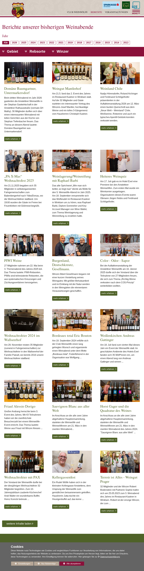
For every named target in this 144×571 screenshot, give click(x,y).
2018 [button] (80, 42)
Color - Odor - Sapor (115, 260)
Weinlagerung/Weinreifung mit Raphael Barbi (71, 178)
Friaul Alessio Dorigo (19, 406)
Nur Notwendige (45, 564)
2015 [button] (108, 42)
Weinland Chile (111, 88)
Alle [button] (6, 42)
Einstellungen (20, 564)
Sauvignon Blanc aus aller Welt (70, 408)
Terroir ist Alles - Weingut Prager (118, 479)
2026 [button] (15, 42)
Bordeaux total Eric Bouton (72, 335)
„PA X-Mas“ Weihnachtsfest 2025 (19, 178)
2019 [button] (71, 42)
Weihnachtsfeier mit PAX (22, 477)
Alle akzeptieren (70, 563)
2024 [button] (33, 42)
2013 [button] (126, 42)
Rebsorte (37, 51)
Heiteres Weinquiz (113, 176)
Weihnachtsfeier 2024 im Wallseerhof (22, 337)
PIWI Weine (13, 260)
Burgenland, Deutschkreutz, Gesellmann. (63, 264)
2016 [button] (98, 42)
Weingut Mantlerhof (66, 88)
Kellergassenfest (63, 477)
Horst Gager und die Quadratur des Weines (115, 408)
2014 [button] (117, 42)
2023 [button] (43, 42)
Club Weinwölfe (77, 12)
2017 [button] (89, 42)
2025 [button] (24, 42)
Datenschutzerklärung (110, 557)
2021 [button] (61, 42)
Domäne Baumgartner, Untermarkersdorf (20, 90)
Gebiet (12, 51)
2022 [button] (52, 42)
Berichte (96, 12)
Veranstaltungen (116, 12)
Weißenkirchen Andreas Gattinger (117, 337)
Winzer (62, 51)
